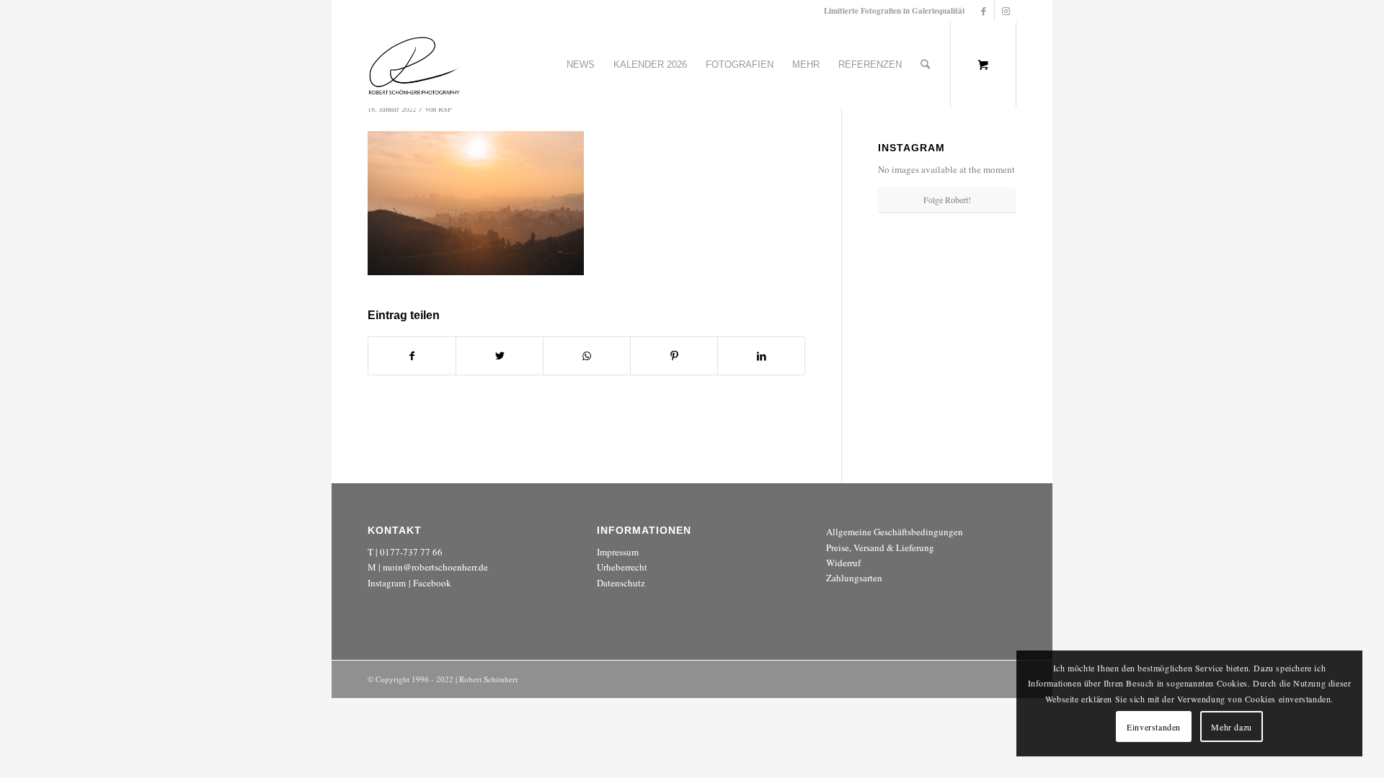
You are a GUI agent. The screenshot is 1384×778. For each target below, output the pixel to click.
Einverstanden (1154, 727)
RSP (445, 109)
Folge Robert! (947, 199)
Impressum (618, 551)
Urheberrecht (622, 566)
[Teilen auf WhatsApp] (587, 356)
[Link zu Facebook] (983, 11)
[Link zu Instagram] (1005, 11)
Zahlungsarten (854, 577)
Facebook (432, 582)
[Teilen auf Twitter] (499, 356)
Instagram (387, 582)
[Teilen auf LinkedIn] (761, 356)
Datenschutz (621, 582)
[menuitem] (580, 65)
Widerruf (843, 562)
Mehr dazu (1231, 727)
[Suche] (925, 65)
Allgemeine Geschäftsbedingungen (894, 531)
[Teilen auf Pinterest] (674, 356)
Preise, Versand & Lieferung (880, 547)
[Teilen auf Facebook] (412, 356)
